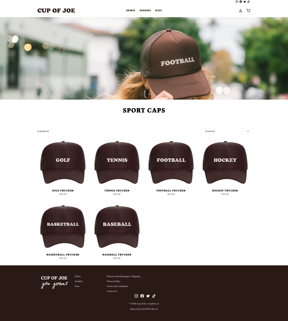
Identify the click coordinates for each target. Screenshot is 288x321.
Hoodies (145, 10)
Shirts (130, 10)
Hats (158, 10)
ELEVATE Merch (150, 309)
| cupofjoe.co (153, 304)
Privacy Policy (114, 281)
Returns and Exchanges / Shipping (123, 276)
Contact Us (112, 291)
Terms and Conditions (117, 286)
